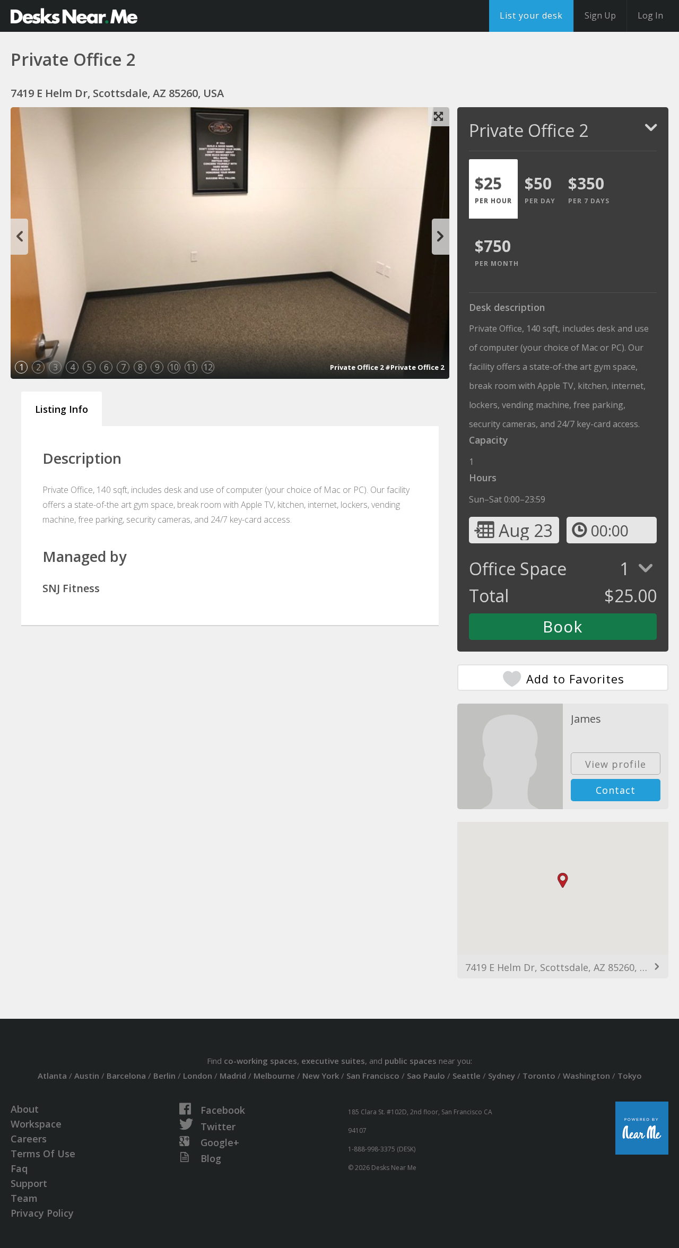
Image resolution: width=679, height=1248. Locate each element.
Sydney (501, 1075)
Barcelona (126, 1075)
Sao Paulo (426, 1075)
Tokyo (629, 1075)
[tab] (493, 189)
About (25, 1109)
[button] (563, 880)
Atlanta (52, 1075)
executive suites (333, 1060)
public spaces (411, 1060)
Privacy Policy (42, 1213)
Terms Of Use (43, 1153)
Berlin (164, 1075)
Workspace (36, 1123)
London (197, 1075)
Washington (586, 1075)
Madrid (233, 1075)
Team (24, 1198)
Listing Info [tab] (61, 409)
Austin (86, 1075)
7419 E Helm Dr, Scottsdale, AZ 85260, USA (561, 967)
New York (320, 1075)
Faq (19, 1168)
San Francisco (372, 1075)
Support (29, 1183)
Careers (29, 1138)
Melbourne (274, 1075)
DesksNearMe (74, 16)
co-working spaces (260, 1060)
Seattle (466, 1075)
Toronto (539, 1075)
